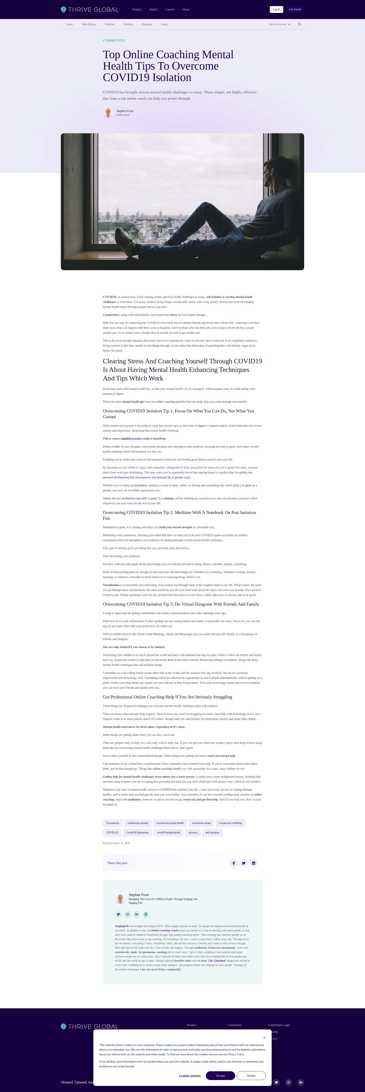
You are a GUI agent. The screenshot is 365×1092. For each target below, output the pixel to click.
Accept (220, 1075)
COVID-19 (112, 832)
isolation (193, 832)
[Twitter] (243, 863)
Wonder (128, 24)
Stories (153, 9)
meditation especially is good (139, 498)
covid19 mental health (168, 832)
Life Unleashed (216, 960)
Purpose (147, 24)
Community (114, 40)
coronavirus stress (201, 823)
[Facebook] (233, 863)
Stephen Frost (125, 111)
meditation (140, 485)
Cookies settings (190, 1075)
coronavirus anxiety (138, 823)
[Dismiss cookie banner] (264, 1037)
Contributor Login (279, 1025)
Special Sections (277, 24)
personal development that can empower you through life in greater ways (146, 477)
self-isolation (212, 832)
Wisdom (109, 24)
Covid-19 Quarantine (137, 832)
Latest (69, 24)
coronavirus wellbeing (230, 823)
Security (273, 1031)
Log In (276, 9)
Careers (169, 9)
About (185, 9)
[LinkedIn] (253, 863)
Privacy (272, 1038)
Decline (251, 1075)
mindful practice (131, 438)
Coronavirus (112, 823)
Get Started (295, 9)
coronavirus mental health (170, 823)
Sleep (164, 24)
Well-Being (88, 24)
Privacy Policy (236, 1054)
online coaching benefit (167, 768)
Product (137, 9)
